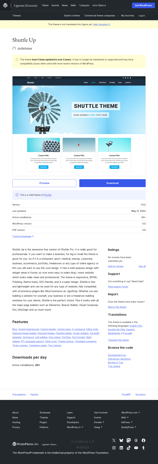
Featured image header (24, 333)
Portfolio (66, 337)
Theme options (66, 341)
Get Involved (100, 412)
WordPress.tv (75, 427)
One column (55, 337)
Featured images (46, 333)
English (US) (136, 325)
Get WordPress (143, 5)
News (15, 417)
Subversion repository (119, 358)
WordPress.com (130, 412)
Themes (16, 15)
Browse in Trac (115, 362)
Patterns (44, 427)
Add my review (115, 266)
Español (130, 329)
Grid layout (28, 337)
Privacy (16, 427)
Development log (117, 355)
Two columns (54, 345)
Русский (127, 333)
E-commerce (78, 329)
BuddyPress (128, 427)
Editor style (92, 329)
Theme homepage (21, 236)
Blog (14, 329)
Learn (70, 412)
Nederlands (114, 333)
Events (97, 417)
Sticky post (51, 341)
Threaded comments (85, 341)
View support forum (118, 286)
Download (112, 183)
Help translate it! (101, 24)
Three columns (20, 345)
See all (142, 266)
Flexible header (64, 333)
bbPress (127, 422)
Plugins (43, 422)
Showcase (45, 412)
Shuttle (47, 195)
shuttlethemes (25, 48)
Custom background (28, 329)
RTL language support (32, 341)
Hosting (16, 422)
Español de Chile (116, 329)
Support (71, 417)
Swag (98, 427)
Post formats (78, 337)
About (15, 412)
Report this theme (117, 307)
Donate (99, 422)
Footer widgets (81, 333)
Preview (44, 183)
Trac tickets (114, 366)
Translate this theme (118, 340)
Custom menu (64, 329)
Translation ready (38, 345)
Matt (125, 417)
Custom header (48, 329)
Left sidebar (41, 337)
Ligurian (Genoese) (51, 444)
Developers (73, 422)
